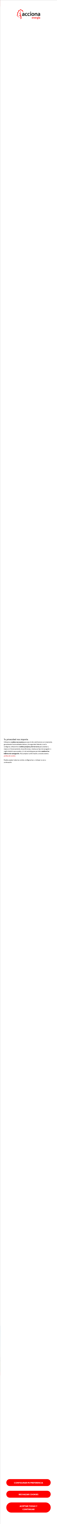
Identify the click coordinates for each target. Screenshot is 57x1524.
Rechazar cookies (28, 1494)
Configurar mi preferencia (28, 1482)
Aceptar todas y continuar (28, 1507)
